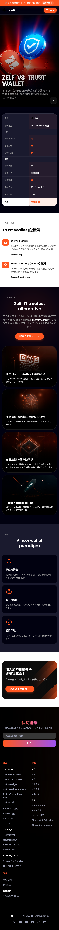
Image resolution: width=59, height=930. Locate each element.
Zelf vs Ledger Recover (14, 789)
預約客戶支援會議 (11, 896)
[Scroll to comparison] (53, 100)
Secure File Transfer (13, 861)
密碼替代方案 (9, 849)
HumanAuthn (38, 805)
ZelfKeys (7, 829)
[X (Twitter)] (14, 922)
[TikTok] (38, 922)
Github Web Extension (42, 820)
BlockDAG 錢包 (10, 808)
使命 (34, 779)
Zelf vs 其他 (8, 802)
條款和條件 (8, 879)
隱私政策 (7, 884)
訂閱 (29, 743)
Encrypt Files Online (13, 865)
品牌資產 (35, 794)
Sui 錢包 (6, 823)
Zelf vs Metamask (12, 774)
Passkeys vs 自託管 (12, 844)
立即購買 (46, 3)
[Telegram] (32, 922)
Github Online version (42, 825)
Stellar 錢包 (8, 818)
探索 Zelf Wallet (27, 336)
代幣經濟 (35, 784)
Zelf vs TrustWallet (12, 779)
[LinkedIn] (44, 922)
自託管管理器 (9, 834)
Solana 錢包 (9, 813)
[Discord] (20, 922)
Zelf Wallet (9, 769)
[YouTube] (26, 922)
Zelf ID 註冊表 (38, 815)
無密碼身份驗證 (10, 839)
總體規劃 (35, 789)
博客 (34, 774)
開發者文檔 (36, 810)
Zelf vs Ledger (10, 784)
